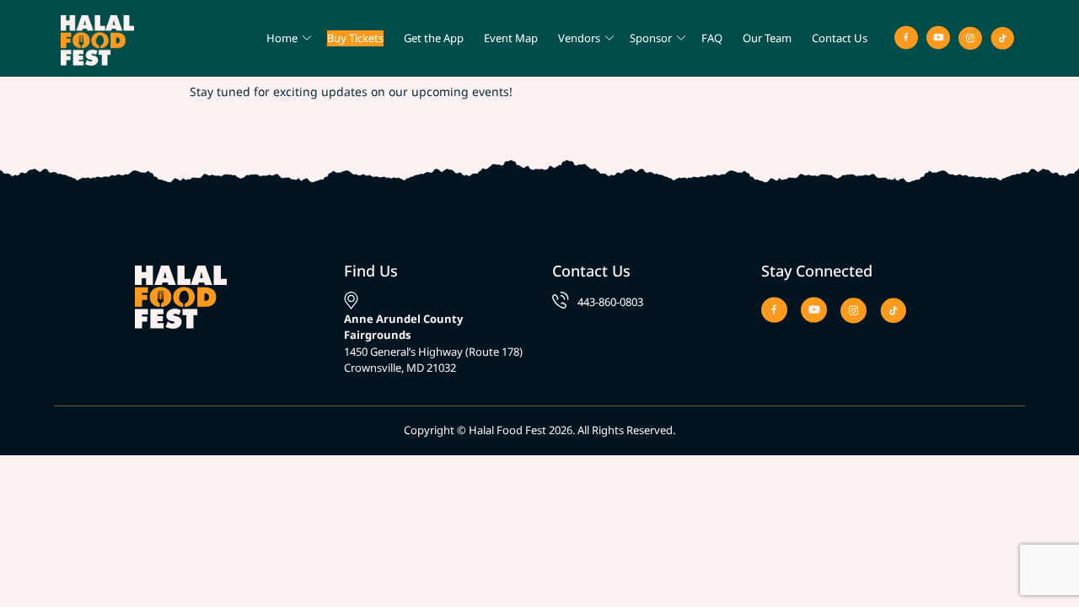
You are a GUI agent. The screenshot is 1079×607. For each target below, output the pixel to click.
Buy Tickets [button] (355, 38)
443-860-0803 (610, 301)
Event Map (511, 38)
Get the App (434, 38)
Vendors (579, 38)
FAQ (711, 38)
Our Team (767, 38)
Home (282, 38)
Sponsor (651, 38)
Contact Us (839, 38)
